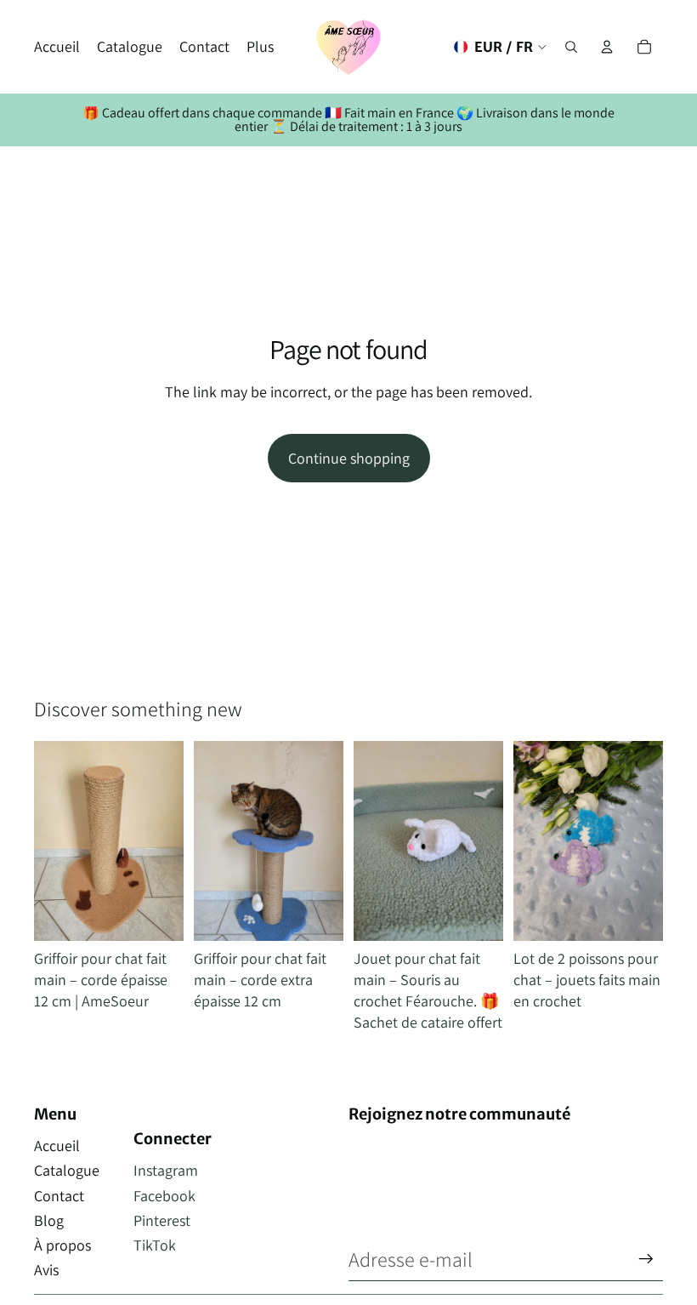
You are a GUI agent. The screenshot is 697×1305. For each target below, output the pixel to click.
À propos (62, 1245)
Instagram (165, 1170)
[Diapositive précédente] (52, 840)
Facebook (164, 1195)
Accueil (57, 1145)
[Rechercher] (571, 47)
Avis (46, 1269)
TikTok (154, 1245)
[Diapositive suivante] (165, 840)
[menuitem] (260, 47)
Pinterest (161, 1220)
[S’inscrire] (646, 1259)
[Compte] (607, 47)
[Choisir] (477, 914)
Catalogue (66, 1170)
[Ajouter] (157, 914)
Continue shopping (349, 458)
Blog (49, 1220)
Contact (59, 1195)
